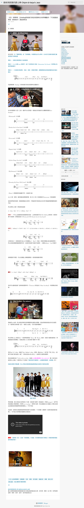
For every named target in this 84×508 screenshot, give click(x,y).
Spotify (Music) (64, 54)
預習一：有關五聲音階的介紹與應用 (18, 60)
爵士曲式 (11, 481)
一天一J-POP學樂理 (13, 479)
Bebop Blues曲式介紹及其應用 (67, 297)
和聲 (30, 479)
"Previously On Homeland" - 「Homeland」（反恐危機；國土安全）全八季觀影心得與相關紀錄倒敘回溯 (69, 247)
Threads (63, 63)
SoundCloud (64, 50)
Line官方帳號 (64, 61)
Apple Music (63, 56)
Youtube (63, 48)
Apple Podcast (64, 52)
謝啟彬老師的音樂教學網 (66, 58)
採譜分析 (41, 479)
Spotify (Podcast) (65, 53)
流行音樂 (35, 479)
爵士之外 (50, 479)
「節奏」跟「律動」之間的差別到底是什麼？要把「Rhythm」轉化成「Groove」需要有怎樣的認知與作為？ (69, 281)
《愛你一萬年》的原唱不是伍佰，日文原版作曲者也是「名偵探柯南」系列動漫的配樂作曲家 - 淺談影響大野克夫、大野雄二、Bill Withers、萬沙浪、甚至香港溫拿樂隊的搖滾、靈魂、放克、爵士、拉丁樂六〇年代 (69, 315)
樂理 (46, 479)
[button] (9, 24)
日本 (27, 479)
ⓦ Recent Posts (75, 174)
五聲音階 (22, 479)
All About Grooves (20, 481)
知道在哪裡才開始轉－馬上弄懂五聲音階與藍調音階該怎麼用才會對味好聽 (28, 364)
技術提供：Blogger (43, 503)
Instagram (63, 49)
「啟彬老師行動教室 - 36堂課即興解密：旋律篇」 (40, 360)
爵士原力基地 (63, 59)
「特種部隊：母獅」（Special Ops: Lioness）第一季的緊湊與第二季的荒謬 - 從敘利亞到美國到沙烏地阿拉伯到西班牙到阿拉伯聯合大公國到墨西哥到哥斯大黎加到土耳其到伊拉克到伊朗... (69, 212)
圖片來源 (33, 398)
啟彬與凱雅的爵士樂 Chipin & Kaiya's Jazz (21, 2)
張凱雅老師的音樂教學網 (66, 57)
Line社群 (63, 62)
